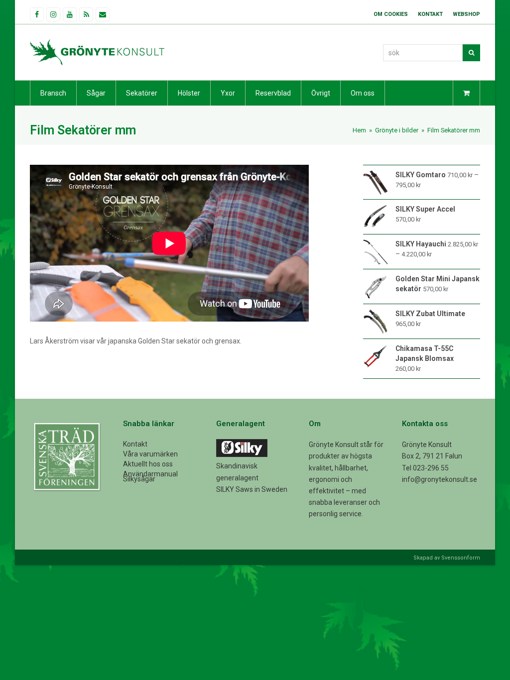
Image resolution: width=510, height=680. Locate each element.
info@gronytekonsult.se (439, 479)
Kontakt (135, 444)
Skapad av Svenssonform (446, 558)
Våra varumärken (150, 454)
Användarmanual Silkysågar (150, 476)
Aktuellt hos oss (148, 464)
